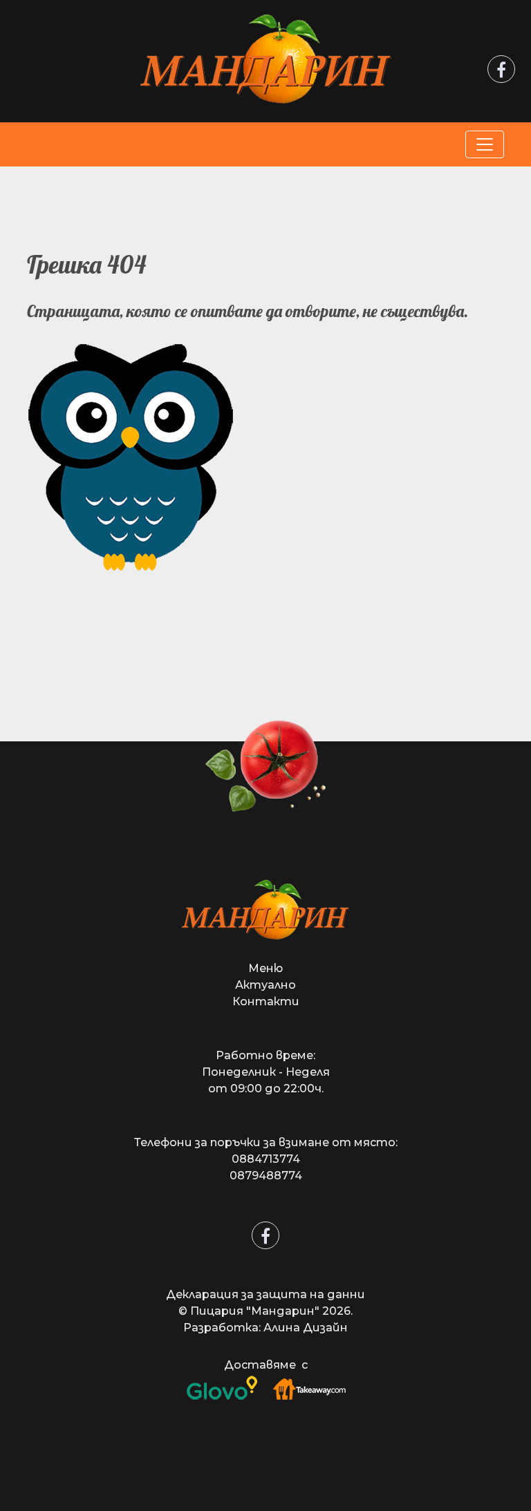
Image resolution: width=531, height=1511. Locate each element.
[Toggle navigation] (484, 144)
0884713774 (266, 1159)
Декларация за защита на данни (265, 1294)
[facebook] (501, 71)
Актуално (265, 984)
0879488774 (266, 1175)
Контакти (265, 1001)
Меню (265, 968)
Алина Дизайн (305, 1327)
